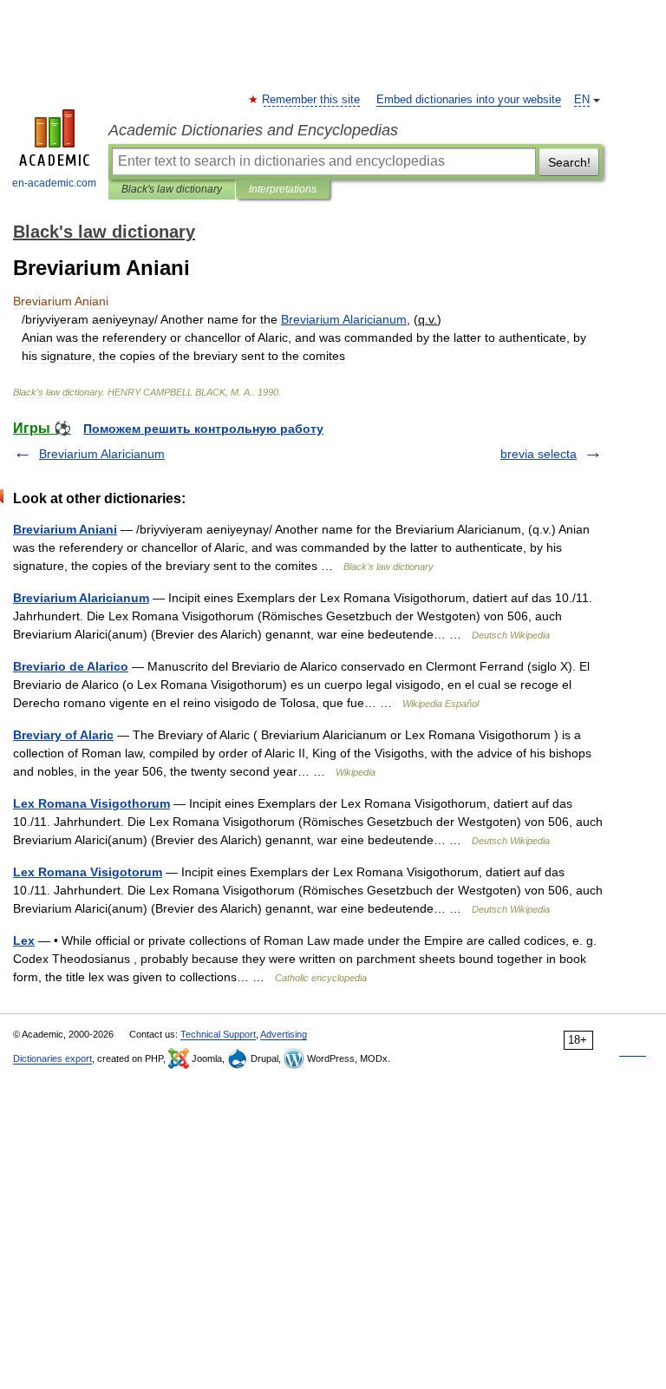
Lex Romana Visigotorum (87, 872)
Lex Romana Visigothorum (91, 803)
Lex (24, 940)
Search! (569, 162)
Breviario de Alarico (70, 666)
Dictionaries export (52, 1058)
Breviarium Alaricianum (102, 454)
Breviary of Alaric (63, 735)
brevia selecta (538, 454)
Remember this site (312, 100)
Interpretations (283, 189)
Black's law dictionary (171, 189)
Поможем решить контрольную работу (203, 429)
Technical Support (218, 1034)
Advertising (283, 1034)
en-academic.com (54, 183)
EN (582, 100)
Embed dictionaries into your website (468, 100)
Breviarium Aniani (65, 529)
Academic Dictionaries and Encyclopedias (253, 130)
